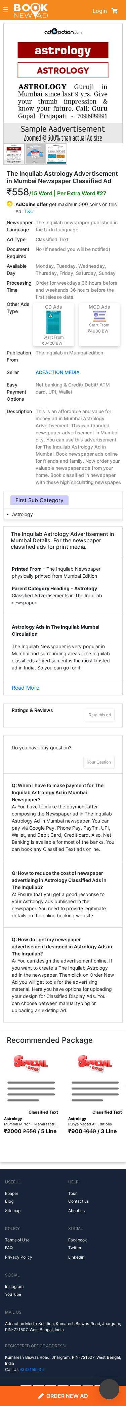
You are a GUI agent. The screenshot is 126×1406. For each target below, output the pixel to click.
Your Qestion (99, 762)
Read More (25, 687)
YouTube (13, 1294)
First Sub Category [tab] (39, 500)
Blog (9, 1201)
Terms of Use (17, 1239)
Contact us (78, 1201)
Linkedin (76, 1257)
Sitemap (12, 1210)
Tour (72, 1193)
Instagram (14, 1286)
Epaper (11, 1193)
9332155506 (31, 1369)
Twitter (74, 1247)
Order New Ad (67, 1396)
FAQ (9, 1247)
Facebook (77, 1239)
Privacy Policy (18, 1257)
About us (76, 1210)
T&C (29, 211)
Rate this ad (100, 714)
